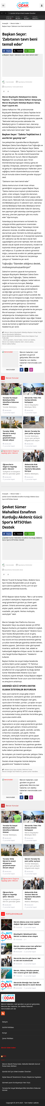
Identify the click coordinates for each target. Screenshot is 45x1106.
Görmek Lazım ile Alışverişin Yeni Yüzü (16, 1083)
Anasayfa (5, 23)
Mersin (6, 332)
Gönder (31, 51)
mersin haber (18, 340)
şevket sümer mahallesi (30, 771)
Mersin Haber (14, 23)
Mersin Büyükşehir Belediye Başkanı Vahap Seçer (25, 332)
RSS (4, 1056)
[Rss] (3, 1013)
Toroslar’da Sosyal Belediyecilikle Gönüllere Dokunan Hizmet (21, 1089)
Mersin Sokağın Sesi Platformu (12, 771)
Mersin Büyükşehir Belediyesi (11, 334)
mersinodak (10, 82)
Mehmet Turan (27, 769)
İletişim (5, 1022)
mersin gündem (8, 340)
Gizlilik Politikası (8, 1027)
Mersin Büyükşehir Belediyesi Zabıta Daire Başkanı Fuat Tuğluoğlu (20, 337)
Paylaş (8, 51)
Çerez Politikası (7, 1038)
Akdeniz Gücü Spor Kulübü (13, 769)
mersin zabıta (29, 342)
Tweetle (20, 51)
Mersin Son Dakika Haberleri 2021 (13, 342)
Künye (4, 1033)
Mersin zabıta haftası (9, 344)
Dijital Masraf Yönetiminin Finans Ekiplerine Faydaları (27, 13)
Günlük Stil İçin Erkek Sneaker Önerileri (16, 1071)
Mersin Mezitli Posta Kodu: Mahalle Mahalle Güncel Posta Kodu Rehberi (21, 1065)
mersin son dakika (29, 340)
